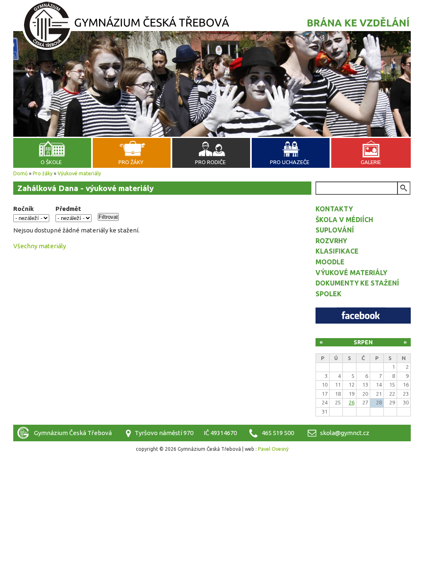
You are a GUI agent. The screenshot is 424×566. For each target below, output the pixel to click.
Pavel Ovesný (273, 449)
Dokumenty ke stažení (357, 283)
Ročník (23, 208)
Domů (20, 173)
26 (351, 402)
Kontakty (334, 209)
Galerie (371, 162)
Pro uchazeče (289, 162)
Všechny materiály (39, 245)
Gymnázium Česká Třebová (212, 27)
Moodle (330, 262)
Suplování (335, 230)
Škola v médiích (344, 219)
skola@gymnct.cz (344, 432)
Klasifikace (337, 251)
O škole (51, 162)
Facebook (363, 315)
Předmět (68, 208)
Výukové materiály (79, 173)
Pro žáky (130, 162)
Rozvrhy (331, 240)
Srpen (363, 342)
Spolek (329, 294)
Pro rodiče (210, 162)
